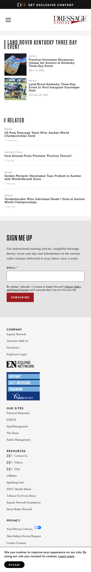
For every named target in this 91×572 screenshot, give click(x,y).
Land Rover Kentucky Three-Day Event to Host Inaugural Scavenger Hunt (54, 87)
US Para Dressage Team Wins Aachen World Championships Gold (36, 134)
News (33, 56)
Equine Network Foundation (24, 502)
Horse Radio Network (19, 509)
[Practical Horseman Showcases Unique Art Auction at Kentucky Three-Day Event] (15, 64)
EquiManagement (17, 426)
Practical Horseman (18, 413)
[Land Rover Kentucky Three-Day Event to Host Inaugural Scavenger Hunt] (15, 89)
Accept (14, 564)
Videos (18, 462)
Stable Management (18, 439)
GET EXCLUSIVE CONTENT (51, 5)
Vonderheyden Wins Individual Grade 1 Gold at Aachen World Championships (44, 201)
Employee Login (17, 354)
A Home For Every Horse (21, 495)
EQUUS (11, 419)
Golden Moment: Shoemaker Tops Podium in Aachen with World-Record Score (42, 177)
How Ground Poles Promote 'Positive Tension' (38, 156)
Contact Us (21, 455)
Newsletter (13, 347)
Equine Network (16, 334)
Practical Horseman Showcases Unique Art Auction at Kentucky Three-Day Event (52, 63)
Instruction (13, 152)
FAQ (17, 469)
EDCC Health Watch (19, 489)
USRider (12, 475)
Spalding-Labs (15, 482)
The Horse (13, 433)
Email (12, 267)
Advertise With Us (17, 341)
